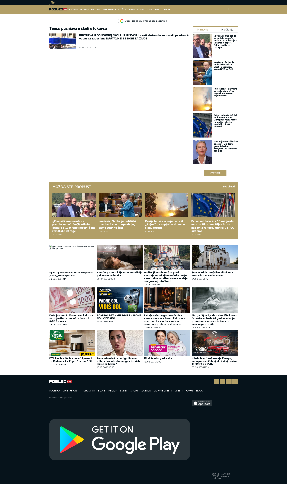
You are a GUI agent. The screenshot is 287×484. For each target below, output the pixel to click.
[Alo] (52, 2)
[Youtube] (235, 381)
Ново (199, 390)
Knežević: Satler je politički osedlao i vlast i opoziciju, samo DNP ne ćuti (224, 65)
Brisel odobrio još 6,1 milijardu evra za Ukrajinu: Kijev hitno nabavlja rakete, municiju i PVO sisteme (225, 121)
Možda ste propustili (74, 186)
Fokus (189, 390)
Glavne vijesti (163, 390)
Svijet (149, 9)
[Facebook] (216, 381)
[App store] (202, 439)
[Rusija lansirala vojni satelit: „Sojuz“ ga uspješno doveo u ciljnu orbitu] (202, 99)
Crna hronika (109, 9)
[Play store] (119, 439)
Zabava (166, 9)
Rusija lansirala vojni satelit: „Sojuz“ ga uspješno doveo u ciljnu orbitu (225, 92)
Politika (95, 9)
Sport (157, 9)
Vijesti (179, 390)
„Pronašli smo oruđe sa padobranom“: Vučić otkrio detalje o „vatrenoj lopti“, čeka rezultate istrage (225, 42)
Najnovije (84, 9)
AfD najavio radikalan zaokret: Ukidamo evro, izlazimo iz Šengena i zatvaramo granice (226, 146)
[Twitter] (229, 381)
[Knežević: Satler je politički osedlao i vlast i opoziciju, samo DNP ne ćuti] (202, 72)
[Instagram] (222, 381)
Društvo (122, 9)
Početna (73, 9)
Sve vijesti (215, 172)
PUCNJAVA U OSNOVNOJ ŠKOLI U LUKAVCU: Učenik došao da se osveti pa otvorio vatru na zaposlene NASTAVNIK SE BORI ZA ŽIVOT (134, 36)
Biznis (132, 9)
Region (140, 9)
